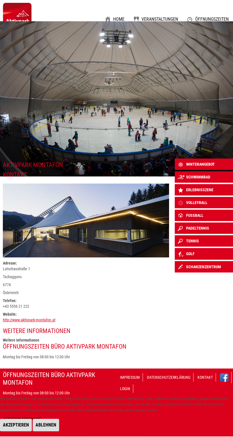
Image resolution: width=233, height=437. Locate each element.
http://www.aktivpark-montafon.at (29, 320)
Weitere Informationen (107, 434)
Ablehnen (46, 425)
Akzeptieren (16, 425)
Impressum (130, 377)
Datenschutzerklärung (168, 377)
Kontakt (205, 377)
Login (125, 388)
